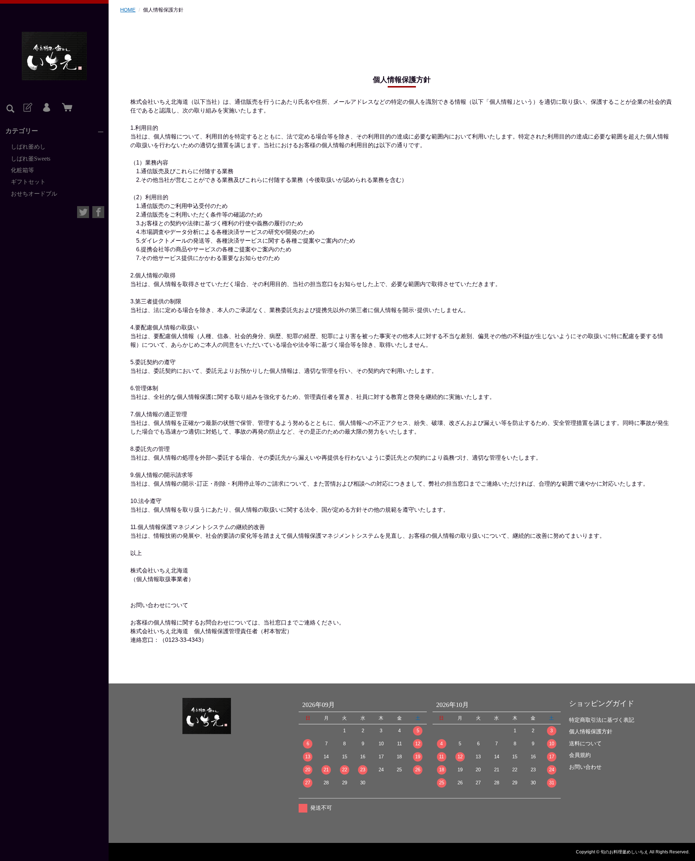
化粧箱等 (22, 170)
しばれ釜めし (28, 147)
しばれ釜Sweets (30, 158)
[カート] (65, 108)
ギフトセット (28, 182)
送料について (585, 743)
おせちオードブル (34, 194)
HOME (127, 10)
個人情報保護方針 (590, 731)
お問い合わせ (585, 767)
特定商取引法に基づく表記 (601, 720)
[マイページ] (46, 108)
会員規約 (580, 755)
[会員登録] (27, 108)
